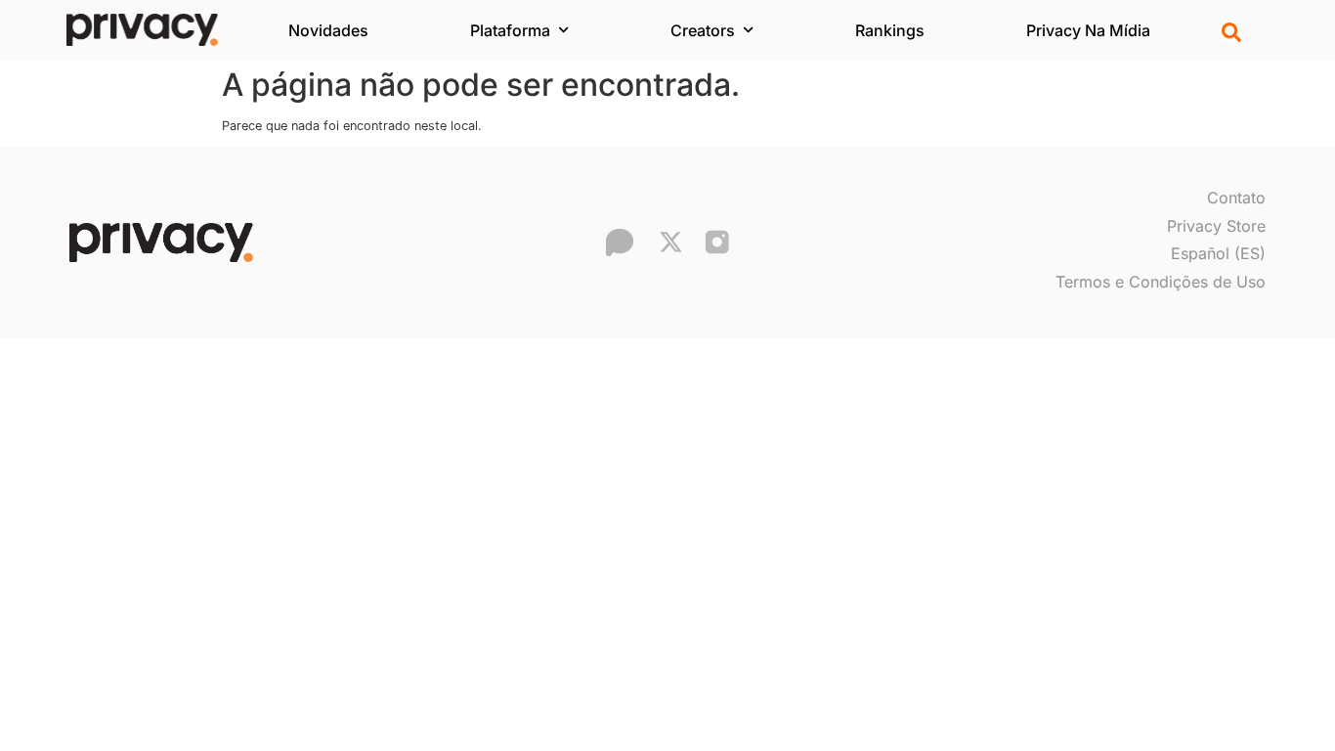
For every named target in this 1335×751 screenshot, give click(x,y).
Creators (702, 30)
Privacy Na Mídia (1088, 30)
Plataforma (510, 30)
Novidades (328, 30)
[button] (1231, 32)
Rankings (890, 30)
